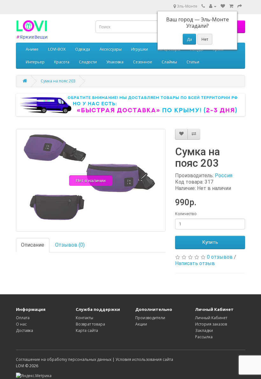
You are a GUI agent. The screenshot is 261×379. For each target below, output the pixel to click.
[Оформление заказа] (239, 6)
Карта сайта (87, 330)
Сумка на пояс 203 (58, 81)
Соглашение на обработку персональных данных (63, 359)
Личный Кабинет (211, 317)
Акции (141, 324)
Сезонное (142, 62)
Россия (223, 175)
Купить (210, 242)
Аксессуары (111, 49)
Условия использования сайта (144, 359)
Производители (150, 317)
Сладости (88, 62)
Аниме (32, 49)
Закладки (204, 330)
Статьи (193, 62)
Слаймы (169, 62)
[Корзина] (231, 6)
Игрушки (139, 49)
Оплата (23, 317)
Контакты (84, 317)
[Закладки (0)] (223, 6)
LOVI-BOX (57, 49)
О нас (21, 324)
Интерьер (35, 62)
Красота (61, 62)
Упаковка (114, 62)
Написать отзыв (195, 263)
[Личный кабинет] (212, 6)
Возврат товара (90, 324)
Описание (32, 245)
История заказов (211, 324)
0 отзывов (220, 257)
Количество (185, 214)
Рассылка (204, 337)
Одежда (82, 49)
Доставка (24, 330)
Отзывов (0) (70, 245)
